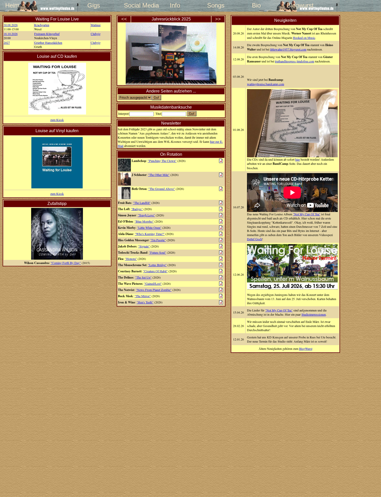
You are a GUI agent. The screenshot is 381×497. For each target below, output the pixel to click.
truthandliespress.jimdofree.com (294, 61)
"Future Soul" (157, 252)
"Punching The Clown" (162, 161)
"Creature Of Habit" (155, 271)
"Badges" (137, 209)
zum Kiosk (57, 120)
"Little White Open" (149, 227)
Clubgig (96, 34)
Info (175, 5)
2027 (7, 42)
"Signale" (144, 246)
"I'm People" (158, 240)
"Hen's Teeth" (145, 302)
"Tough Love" (146, 215)
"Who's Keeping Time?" (150, 234)
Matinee (96, 25)
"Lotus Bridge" (157, 265)
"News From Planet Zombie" (154, 290)
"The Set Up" (143, 277)
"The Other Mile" (159, 175)
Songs (215, 5)
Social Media (134, 5)
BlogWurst (305, 348)
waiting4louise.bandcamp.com (265, 84)
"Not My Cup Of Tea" (306, 214)
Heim (12, 5)
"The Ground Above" (161, 189)
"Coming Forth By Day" (66, 263)
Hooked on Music (304, 38)
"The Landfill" (142, 203)
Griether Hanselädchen (48, 42)
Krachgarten (41, 25)
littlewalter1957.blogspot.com (288, 49)
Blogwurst (297, 5)
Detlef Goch (254, 239)
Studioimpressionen (313, 314)
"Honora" (131, 259)
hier (297, 159)
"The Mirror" (143, 296)
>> (218, 19)
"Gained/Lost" (153, 283)
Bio (256, 5)
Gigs (93, 5)
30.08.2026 (11, 25)
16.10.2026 (11, 34)
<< (124, 19)
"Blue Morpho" (144, 221)
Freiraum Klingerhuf (47, 34)
